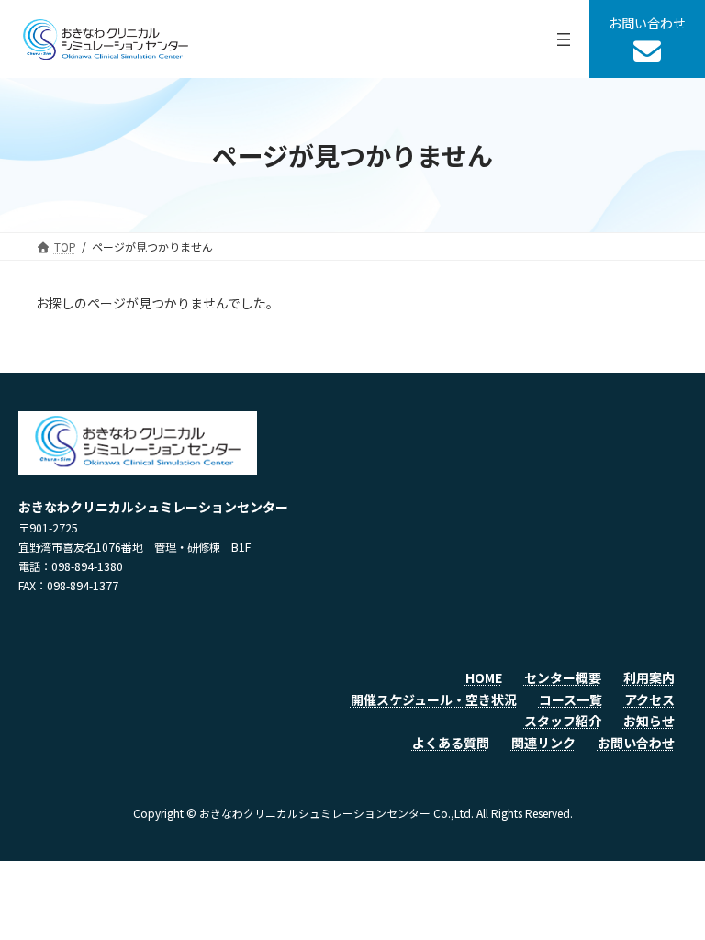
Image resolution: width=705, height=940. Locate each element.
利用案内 (649, 677)
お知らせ (649, 720)
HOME (483, 677)
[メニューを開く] (563, 39)
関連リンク (543, 742)
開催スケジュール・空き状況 (434, 699)
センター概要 (562, 677)
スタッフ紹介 (562, 720)
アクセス (649, 699)
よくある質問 (450, 742)
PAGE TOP (671, 894)
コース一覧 (570, 699)
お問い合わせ (636, 742)
